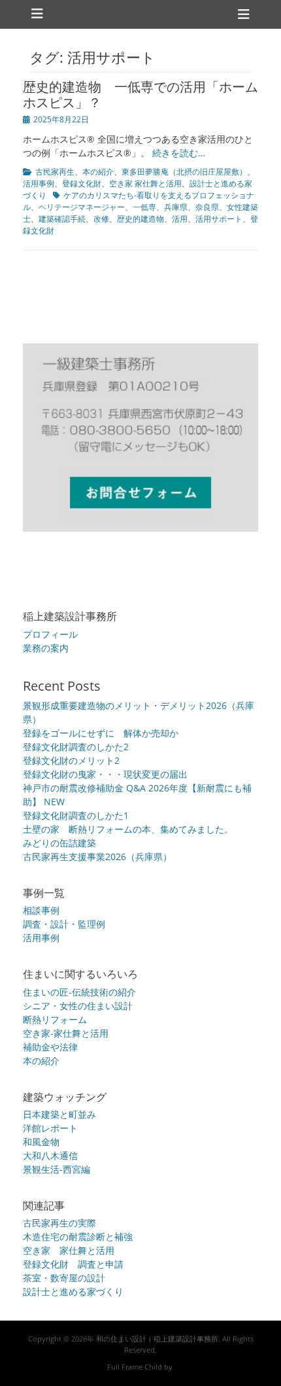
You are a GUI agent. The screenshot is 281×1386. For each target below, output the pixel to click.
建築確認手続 (62, 218)
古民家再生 (54, 171)
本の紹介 (98, 171)
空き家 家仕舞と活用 (145, 183)
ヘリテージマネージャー (82, 207)
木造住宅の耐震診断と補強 (78, 1236)
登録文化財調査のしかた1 (76, 815)
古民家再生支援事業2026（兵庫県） (97, 856)
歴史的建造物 (140, 218)
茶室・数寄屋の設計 (64, 1278)
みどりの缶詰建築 (59, 843)
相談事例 (41, 910)
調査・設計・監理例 (64, 924)
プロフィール (50, 634)
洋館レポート (50, 1128)
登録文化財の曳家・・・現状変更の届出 (105, 774)
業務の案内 (46, 648)
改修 (101, 218)
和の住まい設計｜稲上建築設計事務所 (157, 1338)
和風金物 (41, 1141)
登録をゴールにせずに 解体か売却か (100, 733)
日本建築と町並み (59, 1114)
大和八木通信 (50, 1155)
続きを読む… (178, 153)
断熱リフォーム (55, 1019)
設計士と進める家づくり (73, 1291)
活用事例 (38, 183)
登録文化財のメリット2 (71, 760)
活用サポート (218, 218)
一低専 (144, 207)
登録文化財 (81, 183)
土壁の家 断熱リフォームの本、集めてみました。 (128, 829)
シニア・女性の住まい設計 (78, 1005)
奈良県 (207, 207)
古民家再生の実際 (59, 1223)
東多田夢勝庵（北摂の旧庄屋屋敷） (184, 171)
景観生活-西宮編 (56, 1169)
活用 (180, 218)
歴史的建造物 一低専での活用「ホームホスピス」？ (140, 94)
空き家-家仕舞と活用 (65, 1033)
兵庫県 (176, 207)
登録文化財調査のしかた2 (76, 746)
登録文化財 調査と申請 (73, 1264)
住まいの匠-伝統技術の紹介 (79, 992)
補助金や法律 (50, 1047)
